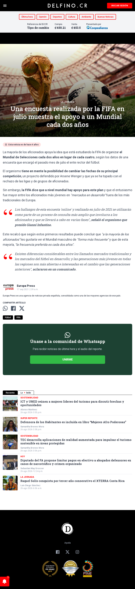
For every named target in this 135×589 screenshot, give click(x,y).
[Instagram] (77, 552)
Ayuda (67, 543)
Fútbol (8, 317)
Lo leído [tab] (26, 393)
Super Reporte (28, 418)
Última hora (27, 17)
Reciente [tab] (10, 393)
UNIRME (67, 359)
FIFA (19, 317)
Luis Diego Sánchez (30, 485)
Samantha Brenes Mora (32, 426)
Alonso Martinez (28, 409)
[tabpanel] (67, 443)
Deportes (57, 17)
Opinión (43, 17)
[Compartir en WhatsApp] (5, 308)
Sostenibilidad (29, 397)
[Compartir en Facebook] (13, 308)
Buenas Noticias (106, 17)
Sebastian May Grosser (32, 468)
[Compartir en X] (22, 308)
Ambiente (86, 17)
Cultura (71, 17)
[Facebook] (58, 552)
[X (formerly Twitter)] (67, 552)
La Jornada (67, 102)
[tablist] (67, 393)
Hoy (22, 456)
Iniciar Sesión (119, 5)
